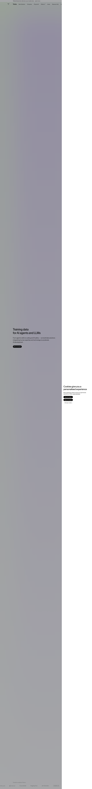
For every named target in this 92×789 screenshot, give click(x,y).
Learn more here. (76, 394)
